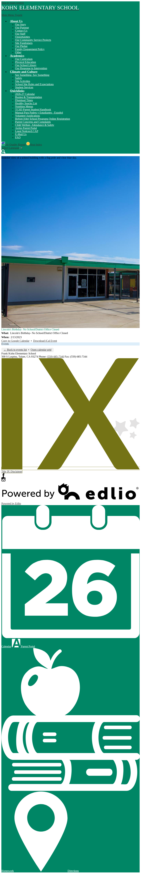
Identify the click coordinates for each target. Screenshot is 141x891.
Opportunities (22, 36)
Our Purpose (22, 27)
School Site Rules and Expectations (34, 84)
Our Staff (20, 33)
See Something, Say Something (32, 75)
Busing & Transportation (28, 97)
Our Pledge (21, 46)
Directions (73, 870)
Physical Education (25, 62)
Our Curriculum (23, 59)
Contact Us (21, 30)
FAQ (18, 137)
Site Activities (22, 81)
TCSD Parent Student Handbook (33, 109)
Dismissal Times (24, 100)
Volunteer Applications (27, 115)
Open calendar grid (41, 349)
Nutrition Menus (24, 106)
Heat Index (36, 144)
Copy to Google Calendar (15, 340)
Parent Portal (27, 646)
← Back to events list (15, 349)
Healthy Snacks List (26, 103)
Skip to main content (12, 2)
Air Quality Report (15, 144)
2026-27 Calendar (25, 94)
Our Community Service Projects (33, 39)
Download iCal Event (45, 340)
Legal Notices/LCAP (26, 131)
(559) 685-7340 (55, 356)
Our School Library (25, 65)
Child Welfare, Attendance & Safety (34, 125)
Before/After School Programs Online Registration (42, 118)
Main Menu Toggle (11, 15)
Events (5, 343)
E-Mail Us (20, 134)
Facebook (3, 475)
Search (3, 151)
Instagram (3, 479)
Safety (18, 78)
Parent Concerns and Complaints (33, 121)
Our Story (20, 24)
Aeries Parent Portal (26, 128)
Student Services (24, 87)
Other (18, 52)
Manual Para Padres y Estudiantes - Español (39, 112)
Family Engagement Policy (30, 49)
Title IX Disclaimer (11, 471)
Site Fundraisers (23, 43)
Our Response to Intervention (31, 68)
